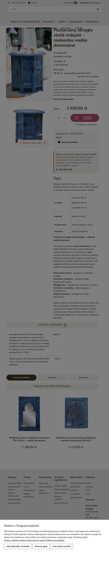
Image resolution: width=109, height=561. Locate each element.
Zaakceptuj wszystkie (61, 546)
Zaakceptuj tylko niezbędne (18, 546)
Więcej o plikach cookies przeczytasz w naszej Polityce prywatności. (34, 540)
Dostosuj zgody (41, 546)
